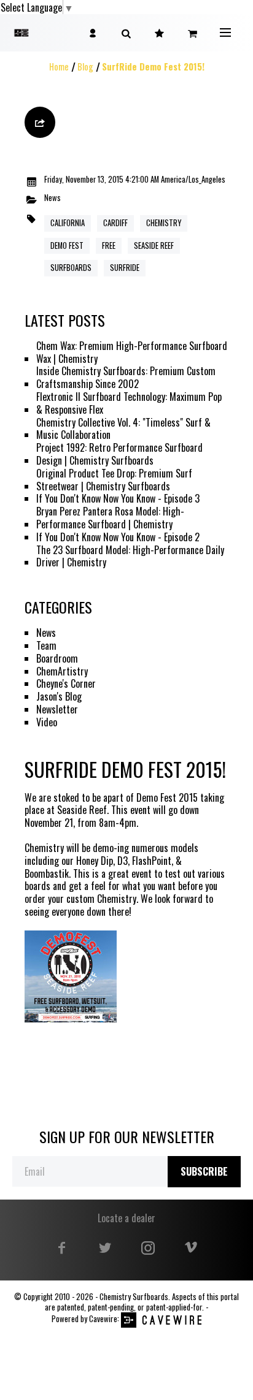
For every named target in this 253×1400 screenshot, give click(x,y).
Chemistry (163, 223)
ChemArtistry (62, 671)
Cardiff (115, 223)
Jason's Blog (59, 696)
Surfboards (70, 267)
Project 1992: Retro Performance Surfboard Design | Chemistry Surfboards (119, 454)
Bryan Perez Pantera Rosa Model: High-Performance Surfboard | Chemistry (110, 518)
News (52, 198)
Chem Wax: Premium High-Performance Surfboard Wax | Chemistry (131, 352)
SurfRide (124, 267)
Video (46, 722)
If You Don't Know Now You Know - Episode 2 (118, 537)
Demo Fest (67, 245)
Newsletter (57, 709)
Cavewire (103, 1319)
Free (108, 245)
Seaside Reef (154, 245)
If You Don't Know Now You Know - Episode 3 (118, 498)
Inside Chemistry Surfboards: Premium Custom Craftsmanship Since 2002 (126, 377)
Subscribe (204, 1171)
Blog (85, 66)
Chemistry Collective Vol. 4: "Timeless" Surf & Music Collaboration (123, 429)
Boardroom (57, 658)
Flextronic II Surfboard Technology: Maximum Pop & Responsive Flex (129, 403)
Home (59, 66)
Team (46, 645)
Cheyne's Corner (66, 683)
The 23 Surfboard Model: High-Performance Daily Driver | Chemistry (130, 556)
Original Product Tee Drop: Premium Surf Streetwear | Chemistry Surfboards (114, 480)
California (67, 223)
